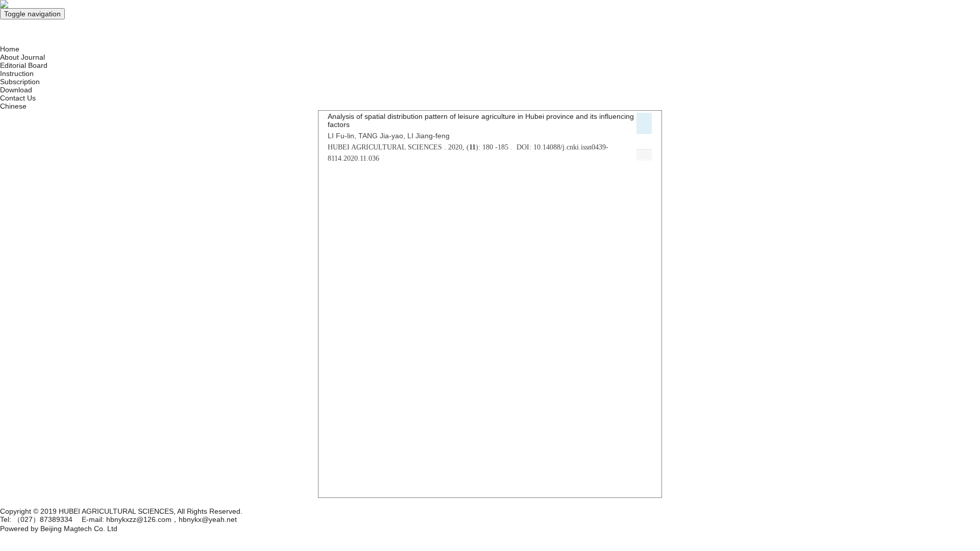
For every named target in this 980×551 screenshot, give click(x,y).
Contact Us (18, 98)
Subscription (20, 82)
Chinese (13, 106)
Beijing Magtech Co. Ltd (78, 528)
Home (9, 49)
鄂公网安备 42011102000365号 (50, 502)
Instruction (17, 73)
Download (16, 90)
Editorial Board (23, 65)
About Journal (22, 57)
